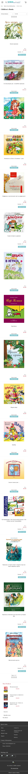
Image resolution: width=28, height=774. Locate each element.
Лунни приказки (14, 43)
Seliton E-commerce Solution (14, 772)
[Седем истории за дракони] (14, 233)
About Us (3, 730)
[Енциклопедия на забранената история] (6, 697)
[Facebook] (2, 749)
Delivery (16, 737)
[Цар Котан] (14, 323)
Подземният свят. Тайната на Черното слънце (16, 703)
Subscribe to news (7, 715)
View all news (5, 717)
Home (2, 727)
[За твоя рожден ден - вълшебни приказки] (14, 80)
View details (14, 92)
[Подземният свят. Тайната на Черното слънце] (6, 705)
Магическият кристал (14, 660)
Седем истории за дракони (14, 235)
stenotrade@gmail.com (10, 743)
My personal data (14, 768)
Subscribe (6, 711)
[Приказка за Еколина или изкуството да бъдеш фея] (14, 611)
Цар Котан (14, 326)
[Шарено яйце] (14, 404)
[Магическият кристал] (14, 657)
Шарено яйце (14, 407)
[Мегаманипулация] (6, 689)
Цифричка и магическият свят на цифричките (14, 196)
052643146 (8, 746)
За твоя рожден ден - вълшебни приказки (14, 83)
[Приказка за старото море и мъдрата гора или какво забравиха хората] (14, 562)
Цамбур (14, 444)
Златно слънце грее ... (14, 482)
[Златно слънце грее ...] (14, 479)
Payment (16, 734)
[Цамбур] (14, 442)
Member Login (4, 733)
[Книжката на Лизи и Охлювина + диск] (14, 155)
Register (2, 736)
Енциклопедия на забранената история (16, 695)
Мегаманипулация (14, 686)
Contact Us (16, 727)
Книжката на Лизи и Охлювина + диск (14, 158)
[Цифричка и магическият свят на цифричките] (14, 193)
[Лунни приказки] (14, 41)
